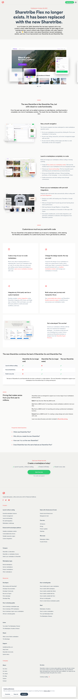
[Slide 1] (37, 86)
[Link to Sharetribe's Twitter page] (5, 500)
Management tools (44, 515)
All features (42, 524)
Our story (5, 668)
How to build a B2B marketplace (47, 588)
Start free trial (69, 2)
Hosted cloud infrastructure (46, 513)
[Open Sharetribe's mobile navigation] (75, 2)
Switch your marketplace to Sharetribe (12, 556)
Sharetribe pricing (62, 419)
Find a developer (6, 596)
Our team (5, 671)
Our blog (5, 676)
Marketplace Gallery (44, 539)
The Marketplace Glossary (46, 616)
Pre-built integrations (7, 520)
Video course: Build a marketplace (10, 636)
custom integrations (23, 298)
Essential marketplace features (10, 513)
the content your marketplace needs (56, 164)
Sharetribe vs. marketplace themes (11, 554)
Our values (5, 673)
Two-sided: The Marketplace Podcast (11, 626)
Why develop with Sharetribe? (10, 586)
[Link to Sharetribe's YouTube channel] (8, 500)
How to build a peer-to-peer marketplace (49, 586)
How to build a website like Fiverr (47, 596)
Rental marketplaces (7, 564)
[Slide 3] (40, 86)
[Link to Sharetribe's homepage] (4, 493)
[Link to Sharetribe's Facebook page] (3, 500)
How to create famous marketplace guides (49, 600)
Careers (4, 678)
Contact (4, 681)
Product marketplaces (8, 569)
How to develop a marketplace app (11, 606)
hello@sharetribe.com (8, 647)
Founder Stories (43, 541)
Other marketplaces (7, 571)
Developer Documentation (9, 588)
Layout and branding (7, 518)
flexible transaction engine (52, 300)
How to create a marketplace (46, 611)
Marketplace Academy (45, 608)
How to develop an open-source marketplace (13, 611)
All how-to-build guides (45, 598)
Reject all (16, 694)
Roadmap (42, 531)
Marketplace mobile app (8, 523)
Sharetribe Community (8, 652)
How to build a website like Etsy (47, 593)
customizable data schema (54, 298)
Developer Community (8, 591)
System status (6, 654)
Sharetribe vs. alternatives (8, 551)
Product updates (44, 528)
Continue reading (44, 676)
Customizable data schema (9, 533)
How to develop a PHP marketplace (11, 608)
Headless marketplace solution (10, 531)
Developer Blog (6, 598)
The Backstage (6, 639)
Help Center (5, 649)
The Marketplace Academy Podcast (11, 628)
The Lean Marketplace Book (46, 613)
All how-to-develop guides (9, 613)
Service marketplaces (8, 567)
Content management (8, 515)
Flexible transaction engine (9, 536)
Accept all (24, 694)
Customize (7, 694)
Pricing (41, 526)
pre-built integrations (46, 195)
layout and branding (54, 169)
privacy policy (47, 691)
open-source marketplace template (23, 269)
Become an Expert (7, 593)
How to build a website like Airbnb (48, 591)
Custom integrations (7, 538)
